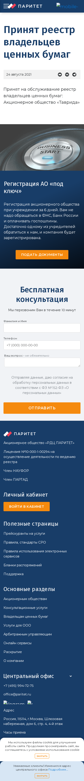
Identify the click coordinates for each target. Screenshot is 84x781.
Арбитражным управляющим (28, 634)
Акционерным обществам (25, 599)
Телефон (10, 338)
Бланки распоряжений (23, 565)
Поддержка (14, 574)
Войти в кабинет (26, 506)
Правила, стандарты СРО (25, 542)
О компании (14, 661)
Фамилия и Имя (15, 321)
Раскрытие (13, 652)
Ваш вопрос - (26, 355)
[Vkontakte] (68, 75)
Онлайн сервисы (18, 643)
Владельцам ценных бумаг (26, 616)
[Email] (61, 75)
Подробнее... (58, 769)
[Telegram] (75, 75)
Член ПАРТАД (16, 479)
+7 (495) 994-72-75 (19, 686)
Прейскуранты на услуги (24, 533)
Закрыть (42, 756)
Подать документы (42, 255)
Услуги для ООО (17, 625)
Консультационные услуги (25, 608)
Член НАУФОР (16, 471)
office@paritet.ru (17, 694)
